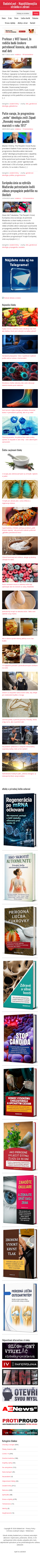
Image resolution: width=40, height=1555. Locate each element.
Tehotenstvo (6, 1504)
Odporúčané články (8, 1481)
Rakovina (35, 18)
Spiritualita (5, 1495)
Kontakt (32, 23)
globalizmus (13, 106)
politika (11, 175)
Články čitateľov (7, 1449)
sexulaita (21, 247)
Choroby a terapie (8, 1445)
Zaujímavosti (6, 1513)
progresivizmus (20, 175)
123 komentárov (28, 198)
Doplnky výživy (7, 1463)
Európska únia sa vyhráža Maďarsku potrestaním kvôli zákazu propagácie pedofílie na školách (19, 188)
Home (4, 18)
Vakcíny (4, 1508)
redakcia (18, 54)
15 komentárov (28, 129)
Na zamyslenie (7, 1467)
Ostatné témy (14, 104)
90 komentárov (28, 54)
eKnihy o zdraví (23, 23)
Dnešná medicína (8, 1458)
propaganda (13, 247)
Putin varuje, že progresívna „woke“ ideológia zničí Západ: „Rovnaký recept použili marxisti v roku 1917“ (19, 119)
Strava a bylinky (10, 23)
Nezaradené (6, 1476)
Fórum (16, 18)
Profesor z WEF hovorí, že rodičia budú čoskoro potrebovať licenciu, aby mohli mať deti (19, 44)
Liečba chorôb (25, 18)
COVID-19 (5, 1454)
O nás (10, 18)
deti (27, 104)
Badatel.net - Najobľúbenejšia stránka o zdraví (20, 5)
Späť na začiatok (20, 1552)
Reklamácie (30, 1531)
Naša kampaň (7, 1472)
